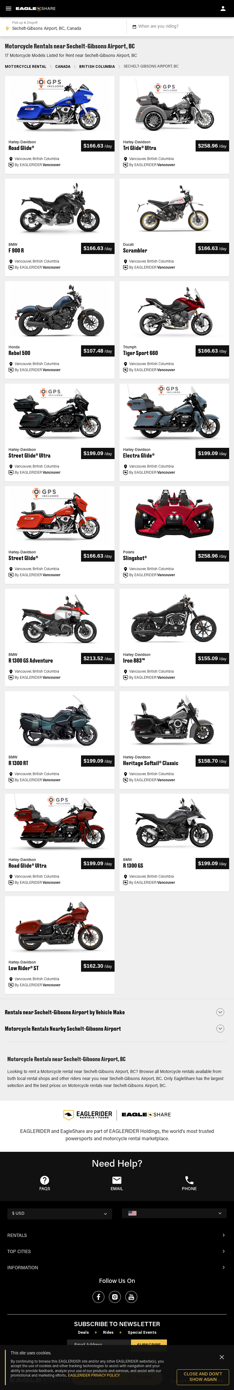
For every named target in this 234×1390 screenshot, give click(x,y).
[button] (117, 1012)
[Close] (221, 1357)
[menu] (8, 8)
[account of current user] (223, 8)
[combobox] (62, 26)
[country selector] (174, 1213)
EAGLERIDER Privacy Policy (94, 1376)
